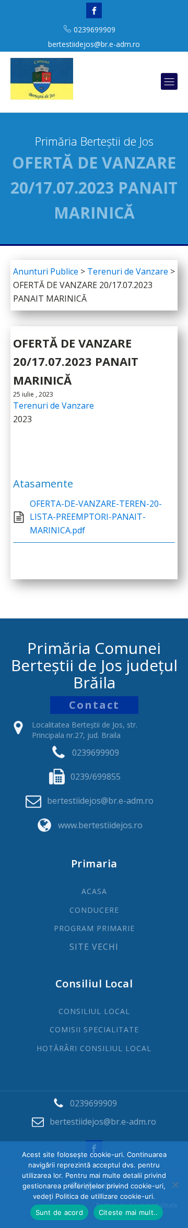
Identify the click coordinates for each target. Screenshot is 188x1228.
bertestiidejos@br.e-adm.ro (94, 44)
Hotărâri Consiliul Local (94, 1048)
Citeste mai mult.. (128, 1212)
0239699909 (94, 29)
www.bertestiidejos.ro (100, 825)
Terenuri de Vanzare (53, 405)
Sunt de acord (59, 1212)
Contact (94, 705)
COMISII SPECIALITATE (94, 1029)
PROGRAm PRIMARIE (94, 928)
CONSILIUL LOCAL (94, 1011)
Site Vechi (94, 947)
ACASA (94, 891)
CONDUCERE (94, 910)
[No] (175, 1184)
